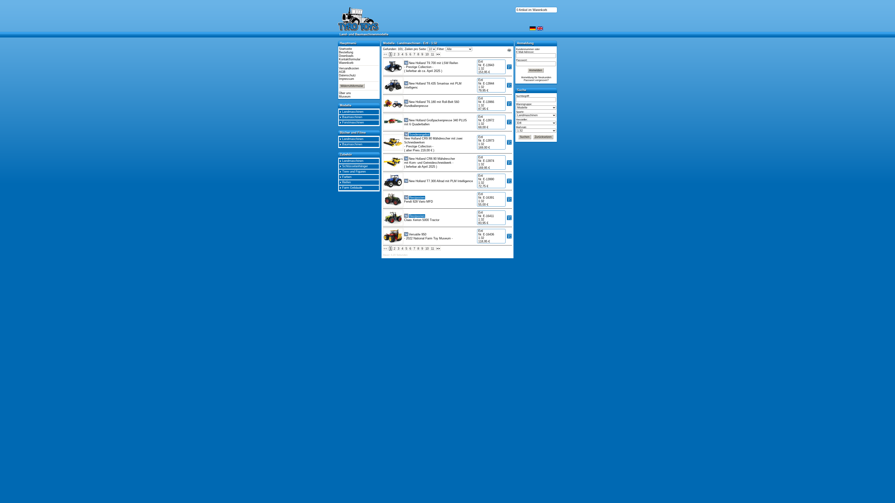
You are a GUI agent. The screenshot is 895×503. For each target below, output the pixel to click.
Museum (345, 96)
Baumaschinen (352, 117)
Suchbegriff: (523, 96)
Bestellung (346, 52)
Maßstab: (521, 127)
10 (427, 54)
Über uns (345, 93)
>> (438, 54)
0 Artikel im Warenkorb (531, 10)
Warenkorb (346, 63)
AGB (342, 72)
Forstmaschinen (353, 122)
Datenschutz (347, 75)
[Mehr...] (393, 67)
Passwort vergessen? (536, 80)
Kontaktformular (349, 59)
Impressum (346, 79)
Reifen (346, 182)
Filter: (441, 49)
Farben (346, 177)
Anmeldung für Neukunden (536, 77)
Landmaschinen (352, 111)
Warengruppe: (524, 104)
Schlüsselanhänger (355, 166)
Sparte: (520, 111)
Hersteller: (522, 119)
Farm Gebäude (352, 187)
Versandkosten (349, 68)
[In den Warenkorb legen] (509, 67)
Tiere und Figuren (354, 171)
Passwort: (521, 60)
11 (432, 54)
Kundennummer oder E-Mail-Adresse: (528, 50)
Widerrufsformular (352, 86)
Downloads (346, 56)
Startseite (345, 49)
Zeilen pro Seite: (416, 49)
